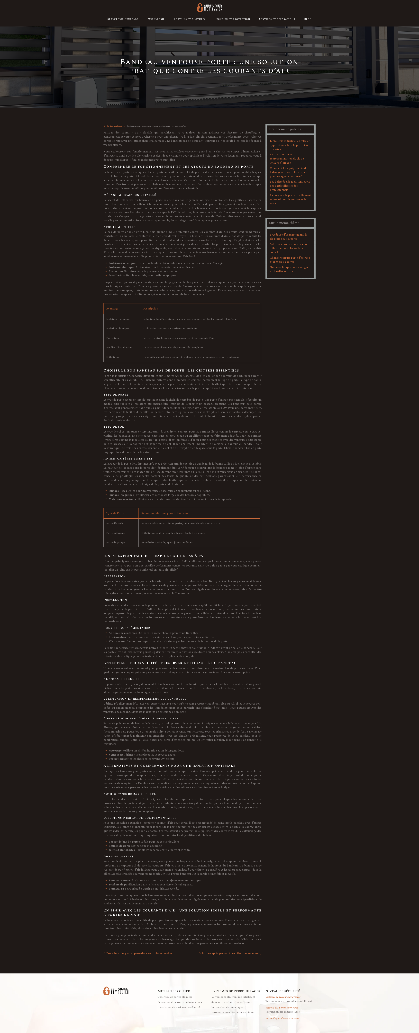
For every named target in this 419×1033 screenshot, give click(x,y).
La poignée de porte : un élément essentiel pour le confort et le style (290, 199)
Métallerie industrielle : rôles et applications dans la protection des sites (290, 145)
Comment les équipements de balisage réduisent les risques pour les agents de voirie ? (289, 172)
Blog (308, 19)
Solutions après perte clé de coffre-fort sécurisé (229, 953)
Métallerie (156, 19)
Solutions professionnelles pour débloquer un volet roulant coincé (290, 248)
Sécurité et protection (232, 19)
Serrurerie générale (123, 19)
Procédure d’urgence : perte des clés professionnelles (139, 953)
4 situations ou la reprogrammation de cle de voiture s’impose (287, 158)
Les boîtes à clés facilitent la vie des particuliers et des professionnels (290, 186)
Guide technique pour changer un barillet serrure (289, 269)
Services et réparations (277, 19)
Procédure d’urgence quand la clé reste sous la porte (288, 237)
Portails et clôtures (190, 19)
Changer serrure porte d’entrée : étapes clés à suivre (290, 260)
